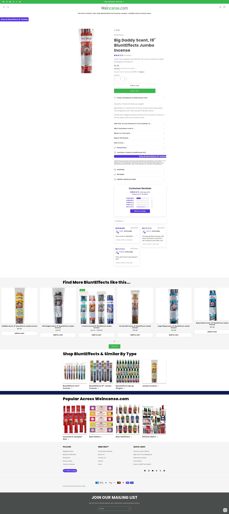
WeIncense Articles (140, 458)
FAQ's (100, 464)
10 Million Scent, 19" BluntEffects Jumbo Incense (19, 326)
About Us (101, 454)
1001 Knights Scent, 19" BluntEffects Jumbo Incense (58, 327)
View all (114, 346)
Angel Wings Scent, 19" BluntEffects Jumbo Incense (174, 327)
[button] (4, 7)
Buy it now (135, 91)
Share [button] (118, 30)
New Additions (123, 437)
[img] (120, 228)
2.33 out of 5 (145, 192)
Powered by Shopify (80, 486)
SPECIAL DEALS (149, 437)
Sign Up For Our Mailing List (142, 454)
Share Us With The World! (142, 464)
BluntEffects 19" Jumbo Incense (100, 387)
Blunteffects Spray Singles (125, 387)
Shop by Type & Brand (141, 451)
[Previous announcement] (70, 2)
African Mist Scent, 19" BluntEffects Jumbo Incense (135, 327)
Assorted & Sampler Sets (72, 438)
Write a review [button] (140, 211)
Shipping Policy (68, 451)
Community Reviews (105, 451)
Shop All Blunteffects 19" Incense (14, 19)
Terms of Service (69, 464)
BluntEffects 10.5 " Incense (71, 387)
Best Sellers (94, 437)
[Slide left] (110, 341)
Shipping (117, 68)
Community (137, 461)
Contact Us (102, 458)
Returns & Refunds (69, 454)
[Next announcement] (158, 2)
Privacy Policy (67, 461)
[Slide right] (118, 341)
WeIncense (71, 486)
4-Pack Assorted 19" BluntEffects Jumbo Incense (97, 327)
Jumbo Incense (149, 386)
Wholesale (66, 458)
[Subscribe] (129, 508)
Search (100, 461)
